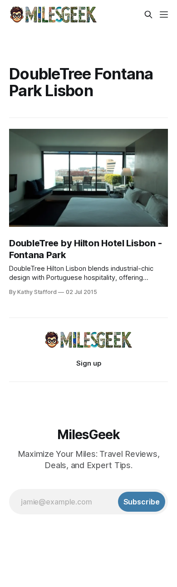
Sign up (88, 363)
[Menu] (164, 14)
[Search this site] (148, 14)
